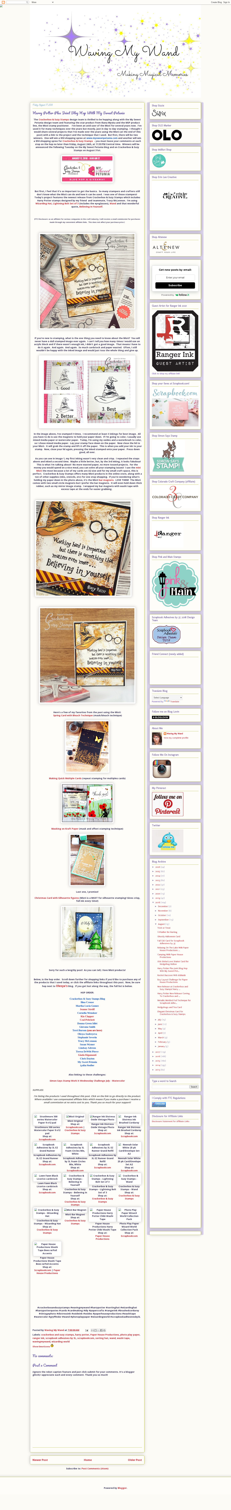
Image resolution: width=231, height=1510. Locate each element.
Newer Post (40, 1460)
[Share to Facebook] (101, 1330)
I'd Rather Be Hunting (167, 932)
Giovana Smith (87, 1027)
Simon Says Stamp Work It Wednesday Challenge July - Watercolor (87, 1080)
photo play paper (130, 1334)
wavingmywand (41, 1341)
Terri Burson (87, 1030)
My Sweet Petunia (87, 1062)
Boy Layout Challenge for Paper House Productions (172, 980)
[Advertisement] (164, 1178)
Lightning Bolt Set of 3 (66, 203)
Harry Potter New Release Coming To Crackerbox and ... (173, 994)
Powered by (167, 295)
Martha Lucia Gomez (87, 1006)
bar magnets (106, 479)
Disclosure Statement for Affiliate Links (170, 1121)
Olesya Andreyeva (87, 1034)
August (161, 924)
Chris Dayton (87, 1058)
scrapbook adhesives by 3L (61, 1338)
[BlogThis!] (95, 1330)
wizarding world (61, 1341)
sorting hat (101, 1338)
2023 (158, 880)
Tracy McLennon (87, 1041)
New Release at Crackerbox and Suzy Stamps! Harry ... (172, 987)
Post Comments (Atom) (95, 1468)
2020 (158, 893)
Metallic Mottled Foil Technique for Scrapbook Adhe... (174, 1001)
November (163, 911)
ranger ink (38, 1338)
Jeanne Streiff (87, 1009)
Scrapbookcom (47, 1139)
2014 (158, 1065)
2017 (158, 1052)
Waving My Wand (175, 733)
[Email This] (92, 1330)
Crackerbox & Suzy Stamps (54, 119)
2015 (158, 1061)
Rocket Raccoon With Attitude (171, 975)
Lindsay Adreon (87, 1048)
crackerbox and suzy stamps (57, 1334)
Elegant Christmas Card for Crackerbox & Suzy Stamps (171, 1012)
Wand (113, 203)
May (160, 1028)
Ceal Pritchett (87, 1019)
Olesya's (62, 986)
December (163, 906)
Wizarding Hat (44, 203)
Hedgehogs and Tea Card (169, 1007)
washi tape (123, 1338)
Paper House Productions (102, 1237)
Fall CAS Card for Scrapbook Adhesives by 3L (170, 942)
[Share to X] (98, 1330)
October (162, 915)
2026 (158, 867)
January (161, 1046)
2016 (158, 1056)
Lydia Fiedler (87, 1065)
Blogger (122, 1487)
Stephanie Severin (87, 1037)
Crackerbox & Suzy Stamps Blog (87, 998)
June (160, 1024)
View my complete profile (176, 738)
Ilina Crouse (87, 1002)
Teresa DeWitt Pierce (87, 1051)
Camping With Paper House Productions (170, 955)
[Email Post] (86, 1330)
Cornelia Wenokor (87, 1013)
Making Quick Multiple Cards (65, 778)
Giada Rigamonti (87, 1055)
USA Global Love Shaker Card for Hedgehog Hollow (173, 962)
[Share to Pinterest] (104, 1330)
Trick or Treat (163, 928)
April (160, 1033)
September (163, 920)
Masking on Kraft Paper (64, 828)
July (160, 1019)
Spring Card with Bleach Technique (73, 715)
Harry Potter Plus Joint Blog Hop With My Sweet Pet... (172, 969)
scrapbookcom (85, 1338)
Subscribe (175, 285)
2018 (158, 902)
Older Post (135, 1460)
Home (88, 1460)
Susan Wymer (87, 1044)
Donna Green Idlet (87, 1023)
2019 (158, 898)
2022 (158, 885)
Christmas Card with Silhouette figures (57, 897)
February (162, 1042)
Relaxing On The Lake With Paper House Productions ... (173, 948)
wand (113, 1338)
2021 (158, 889)
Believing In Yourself (90, 206)
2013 (158, 1070)
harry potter (82, 1334)
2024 (158, 876)
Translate (174, 701)
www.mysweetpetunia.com (102, 138)
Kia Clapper (87, 1016)
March (161, 1037)
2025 (158, 871)
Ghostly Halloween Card (168, 936)
